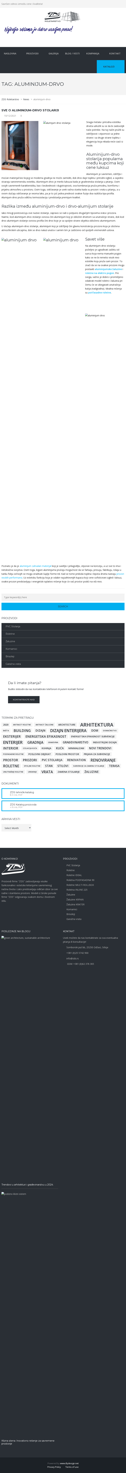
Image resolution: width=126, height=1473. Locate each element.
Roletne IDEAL (74, 875)
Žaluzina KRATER (75, 904)
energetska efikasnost (45, 736)
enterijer (13, 742)
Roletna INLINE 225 (76, 889)
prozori (30, 760)
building (22, 730)
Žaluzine (10, 641)
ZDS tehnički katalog (22, 792)
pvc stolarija (52, 760)
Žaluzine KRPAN (75, 899)
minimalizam (76, 748)
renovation (76, 760)
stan (49, 766)
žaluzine (91, 772)
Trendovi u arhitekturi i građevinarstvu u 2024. (27, 1184)
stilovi (62, 766)
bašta (6, 730)
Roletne (10, 633)
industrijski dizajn (105, 742)
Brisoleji (10, 656)
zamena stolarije (69, 771)
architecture (66, 724)
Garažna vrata (13, 663)
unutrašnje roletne (13, 772)
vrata (47, 772)
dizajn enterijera (68, 730)
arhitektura (96, 725)
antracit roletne (22, 725)
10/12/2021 (10, 115)
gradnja (35, 742)
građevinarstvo (75, 742)
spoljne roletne (32, 766)
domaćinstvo (110, 730)
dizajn (40, 730)
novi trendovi (100, 748)
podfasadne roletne (13, 754)
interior (10, 748)
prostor (10, 760)
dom (94, 730)
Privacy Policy (54, 1466)
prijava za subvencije (97, 754)
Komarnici (11, 648)
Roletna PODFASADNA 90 (80, 880)
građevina (53, 742)
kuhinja (46, 748)
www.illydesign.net (69, 1463)
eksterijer (12, 736)
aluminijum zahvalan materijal (35, 566)
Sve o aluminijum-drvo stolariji (30, 110)
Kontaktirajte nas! (24, 699)
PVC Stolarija (13, 626)
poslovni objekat (39, 754)
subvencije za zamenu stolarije (88, 766)
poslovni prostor (67, 754)
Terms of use (72, 1466)
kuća (60, 748)
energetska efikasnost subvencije (93, 736)
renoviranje (103, 760)
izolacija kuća (30, 748)
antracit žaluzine (44, 725)
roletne (11, 766)
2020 (5, 724)
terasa (114, 766)
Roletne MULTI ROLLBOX (80, 884)
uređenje (32, 772)
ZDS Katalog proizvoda (23, 804)
